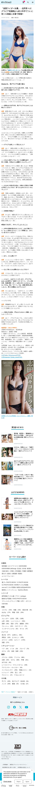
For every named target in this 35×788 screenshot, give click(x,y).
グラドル (8, 657)
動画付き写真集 (7, 598)
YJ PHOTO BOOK (22, 582)
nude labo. (5, 603)
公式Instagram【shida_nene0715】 (11, 357)
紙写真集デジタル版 (8, 596)
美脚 (6, 623)
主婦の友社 (5, 571)
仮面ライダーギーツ (14, 70)
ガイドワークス (13, 566)
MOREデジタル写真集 (21, 585)
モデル (15, 660)
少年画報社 (17, 571)
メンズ (6, 684)
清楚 (6, 642)
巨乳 (20, 618)
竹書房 (24, 571)
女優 (6, 660)
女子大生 (7, 662)
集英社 (29, 568)
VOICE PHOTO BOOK (19, 598)
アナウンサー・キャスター (12, 667)
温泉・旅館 (17, 651)
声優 (25, 660)
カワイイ (8, 640)
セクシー (20, 640)
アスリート (7, 675)
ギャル (24, 628)
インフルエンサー (10, 670)
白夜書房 (14, 573)
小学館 (12, 571)
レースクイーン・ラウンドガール (15, 665)
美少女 (6, 635)
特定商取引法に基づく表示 (9, 767)
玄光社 (19, 568)
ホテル (6, 651)
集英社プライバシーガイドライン (18, 764)
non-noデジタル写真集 (9, 587)
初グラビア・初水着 (20, 681)
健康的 (24, 623)
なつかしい (18, 637)
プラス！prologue (20, 596)
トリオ (14, 648)
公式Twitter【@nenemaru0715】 (11, 355)
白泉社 (9, 573)
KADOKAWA (23, 566)
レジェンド (8, 672)
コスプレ (7, 610)
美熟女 (6, 637)
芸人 (18, 672)
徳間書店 (30, 571)
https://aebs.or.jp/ (5, 758)
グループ (25, 648)
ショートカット (18, 621)
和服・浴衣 (18, 612)
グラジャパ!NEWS (10, 692)
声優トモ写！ (21, 601)
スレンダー (8, 618)
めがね (6, 612)
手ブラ (6, 681)
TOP (2, 692)
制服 (18, 610)
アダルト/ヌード (19, 675)
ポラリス (28, 601)
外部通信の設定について (24, 767)
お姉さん (17, 635)
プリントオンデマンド (9, 601)
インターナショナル (10, 628)
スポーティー (21, 626)
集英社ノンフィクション (9, 590)
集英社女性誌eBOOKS (24, 587)
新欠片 (4, 573)
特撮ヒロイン (25, 670)
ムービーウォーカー (8, 576)
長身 (15, 623)
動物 (16, 684)
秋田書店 (4, 566)
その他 (24, 684)
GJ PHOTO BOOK (8, 585)
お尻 (6, 621)
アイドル (19, 657)
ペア (5, 648)
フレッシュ (8, 626)
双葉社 (20, 573)
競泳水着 (27, 610)
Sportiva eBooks (23, 590)
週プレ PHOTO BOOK (9, 582)
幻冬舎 (24, 568)
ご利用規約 (5, 764)
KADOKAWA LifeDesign (9, 568)
